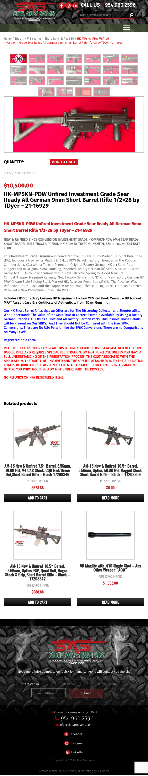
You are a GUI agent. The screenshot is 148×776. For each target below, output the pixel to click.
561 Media (103, 771)
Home (8, 39)
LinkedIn (76, 752)
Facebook (76, 733)
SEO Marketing (84, 771)
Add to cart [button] (37, 498)
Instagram (76, 743)
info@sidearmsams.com (75, 725)
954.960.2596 (120, 5)
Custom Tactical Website (54, 771)
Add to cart (64, 162)
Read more (110, 498)
